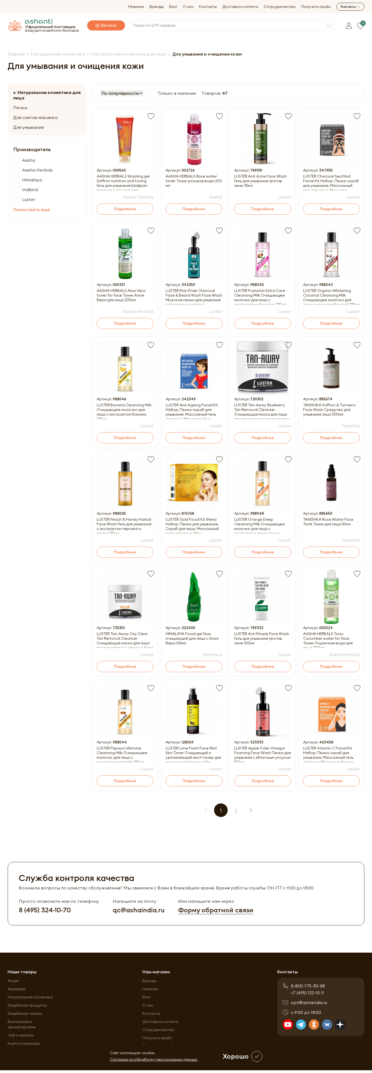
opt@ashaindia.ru (309, 1002)
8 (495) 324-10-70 (45, 910)
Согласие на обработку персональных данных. (154, 1059)
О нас (188, 6)
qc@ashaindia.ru (138, 910)
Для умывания (28, 127)
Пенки (20, 107)
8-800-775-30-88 (308, 986)
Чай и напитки (21, 1035)
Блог (173, 6)
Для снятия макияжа (35, 117)
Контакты (208, 6)
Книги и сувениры (24, 1043)
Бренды (157, 6)
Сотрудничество (280, 6)
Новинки (136, 6)
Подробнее (125, 208)
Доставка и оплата (240, 6)
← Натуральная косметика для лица (47, 95)
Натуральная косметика (30, 997)
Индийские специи (25, 1013)
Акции (13, 980)
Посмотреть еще (31, 209)
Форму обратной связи (215, 910)
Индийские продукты (27, 1005)
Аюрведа (16, 988)
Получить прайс (316, 6)
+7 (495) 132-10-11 (307, 992)
